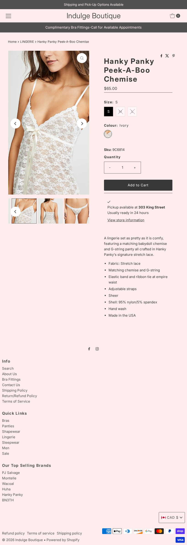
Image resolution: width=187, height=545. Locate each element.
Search (8, 368)
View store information (125, 220)
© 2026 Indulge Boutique (22, 540)
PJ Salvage (11, 472)
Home (12, 41)
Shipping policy (69, 533)
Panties (8, 426)
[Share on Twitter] (167, 56)
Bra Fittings (11, 379)
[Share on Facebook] (162, 56)
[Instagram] (97, 348)
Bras (5, 420)
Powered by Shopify (63, 540)
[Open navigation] (8, 15)
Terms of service (41, 533)
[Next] (82, 123)
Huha (6, 489)
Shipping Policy (14, 390)
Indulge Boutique (94, 15)
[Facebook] (89, 348)
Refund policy (13, 533)
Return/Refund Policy (19, 396)
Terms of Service (16, 401)
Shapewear (11, 431)
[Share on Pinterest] (173, 56)
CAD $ (173, 517)
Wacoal (8, 483)
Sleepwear (10, 442)
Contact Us (11, 385)
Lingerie (8, 437)
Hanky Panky (12, 494)
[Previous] (15, 123)
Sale (5, 453)
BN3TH (8, 500)
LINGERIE (27, 41)
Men (5, 448)
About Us (9, 374)
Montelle (9, 478)
